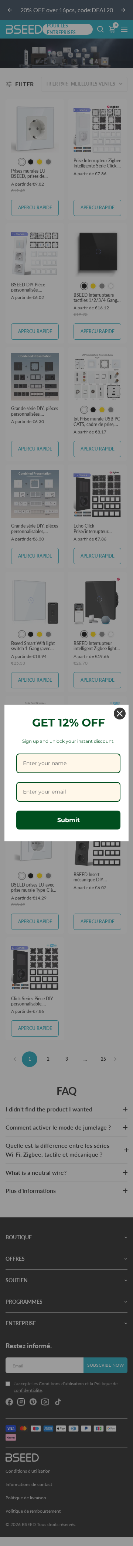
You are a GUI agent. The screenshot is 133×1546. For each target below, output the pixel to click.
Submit (68, 820)
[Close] (120, 713)
